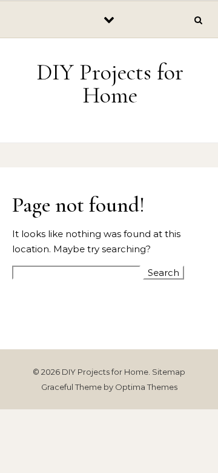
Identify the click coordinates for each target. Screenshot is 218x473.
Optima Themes (146, 387)
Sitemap (168, 372)
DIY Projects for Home (109, 83)
